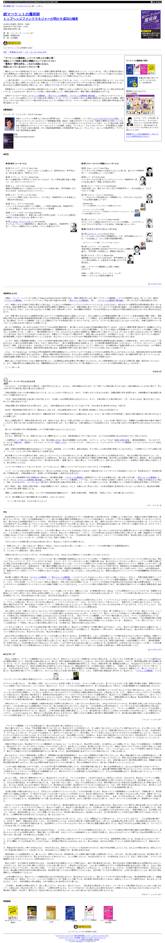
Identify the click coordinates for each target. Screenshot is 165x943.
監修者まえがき (16, 52)
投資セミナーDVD (87, 937)
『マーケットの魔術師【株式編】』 (83, 96)
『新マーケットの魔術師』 (57, 96)
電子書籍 (77, 937)
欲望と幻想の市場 (122, 440)
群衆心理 (17, 442)
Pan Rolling (80, 941)
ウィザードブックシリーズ (64, 935)
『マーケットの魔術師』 (36, 96)
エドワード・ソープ (95, 234)
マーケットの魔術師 (38, 577)
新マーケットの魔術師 (61, 577)
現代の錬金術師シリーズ (82, 935)
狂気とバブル (60, 442)
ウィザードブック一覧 (25, 6)
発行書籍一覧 (8, 6)
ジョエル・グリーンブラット (22, 222)
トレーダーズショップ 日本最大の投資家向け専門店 (82, 940)
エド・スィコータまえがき (35, 52)
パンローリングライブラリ (100, 935)
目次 (5, 52)
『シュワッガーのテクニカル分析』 (105, 118)
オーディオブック (100, 937)
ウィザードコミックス (65, 937)
